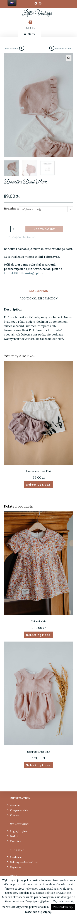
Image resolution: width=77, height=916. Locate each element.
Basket (14, 836)
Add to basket (44, 229)
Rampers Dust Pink (38, 751)
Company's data (19, 810)
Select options (38, 484)
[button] (20, 237)
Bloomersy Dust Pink (38, 471)
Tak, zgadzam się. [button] (63, 907)
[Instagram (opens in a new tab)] (40, 3)
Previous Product (64, 48)
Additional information (38, 298)
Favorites (15, 841)
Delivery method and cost (24, 862)
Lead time (15, 857)
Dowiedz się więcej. (38, 912)
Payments (15, 867)
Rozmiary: (11, 208)
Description (38, 290)
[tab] (38, 291)
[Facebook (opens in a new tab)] (36, 3)
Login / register (19, 831)
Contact (14, 815)
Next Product (11, 48)
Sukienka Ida (38, 621)
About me (15, 805)
